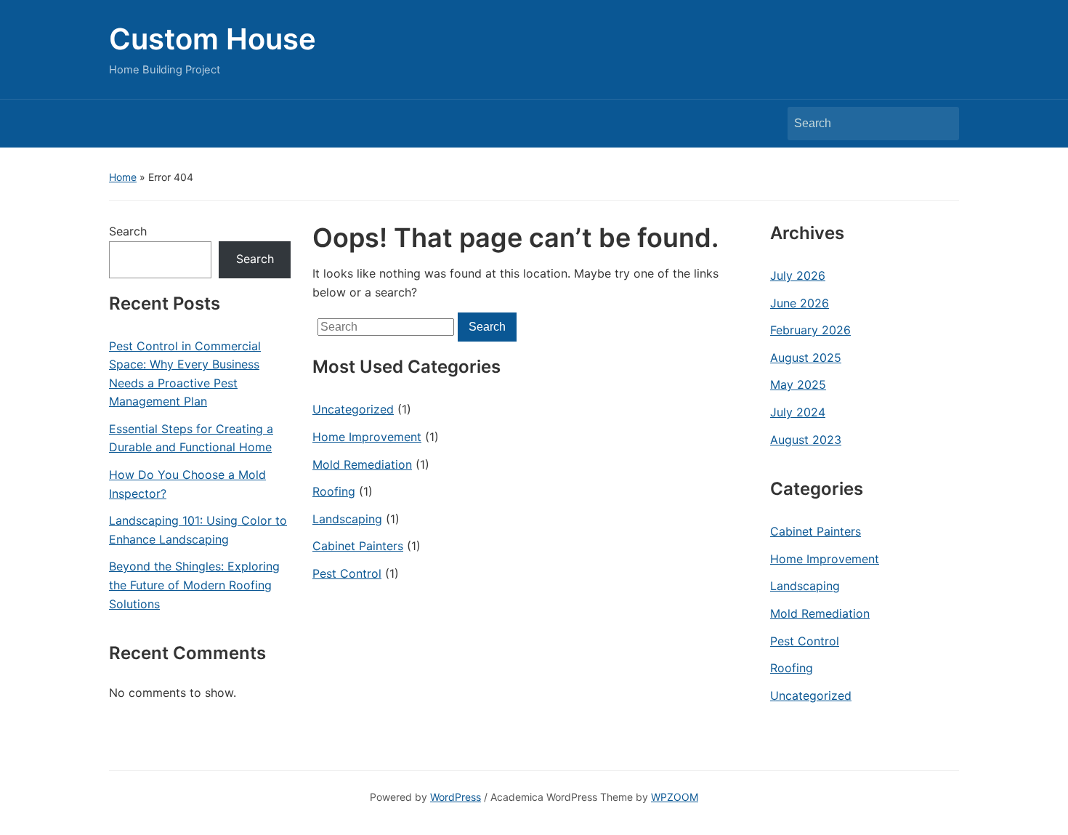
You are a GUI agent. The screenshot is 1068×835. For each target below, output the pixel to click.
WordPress (455, 797)
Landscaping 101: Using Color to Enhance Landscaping (198, 529)
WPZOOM (674, 797)
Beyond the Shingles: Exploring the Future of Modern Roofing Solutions (194, 584)
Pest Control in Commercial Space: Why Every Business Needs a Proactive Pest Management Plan (185, 374)
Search (941, 123)
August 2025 (805, 357)
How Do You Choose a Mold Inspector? (187, 484)
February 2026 (810, 330)
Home (123, 177)
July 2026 (797, 275)
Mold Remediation (362, 464)
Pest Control (346, 573)
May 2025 (798, 384)
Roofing (333, 491)
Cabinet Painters (357, 545)
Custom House (212, 39)
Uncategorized (353, 409)
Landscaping (347, 519)
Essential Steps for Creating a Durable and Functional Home (191, 438)
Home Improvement (366, 436)
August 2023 (805, 439)
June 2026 (799, 303)
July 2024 (797, 412)
